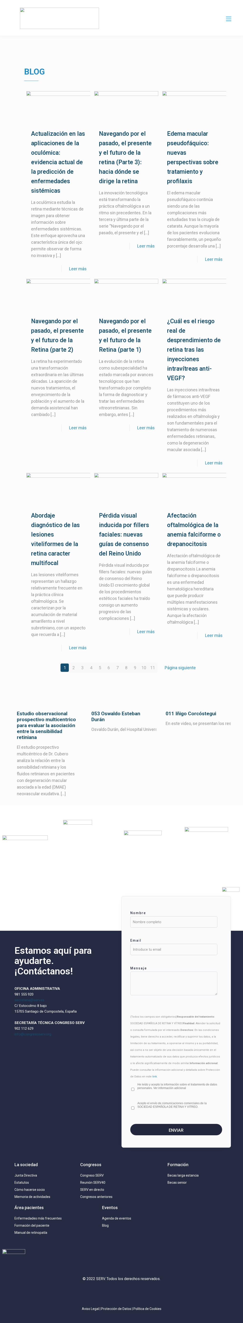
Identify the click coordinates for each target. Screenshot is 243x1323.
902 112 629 (23, 1028)
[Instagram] (93, 1293)
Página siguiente (180, 667)
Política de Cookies (147, 1309)
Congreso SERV (92, 1175)
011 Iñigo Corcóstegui (191, 713)
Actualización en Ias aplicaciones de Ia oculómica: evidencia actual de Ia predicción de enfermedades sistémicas (58, 162)
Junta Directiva (25, 1175)
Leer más (78, 268)
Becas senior (177, 1182)
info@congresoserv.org (32, 1034)
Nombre (138, 913)
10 (143, 667)
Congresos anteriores (96, 1197)
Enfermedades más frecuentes (38, 1218)
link (154, 1076)
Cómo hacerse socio (29, 1190)
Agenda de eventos (116, 1218)
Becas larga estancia (183, 1175)
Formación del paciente (31, 1225)
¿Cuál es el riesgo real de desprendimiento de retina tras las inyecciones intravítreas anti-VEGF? (194, 350)
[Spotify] (149, 1293)
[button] (229, 19)
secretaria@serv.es (29, 1000)
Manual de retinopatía (30, 1232)
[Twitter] (107, 1293)
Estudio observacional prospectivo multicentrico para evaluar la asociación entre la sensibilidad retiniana (46, 725)
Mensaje (138, 968)
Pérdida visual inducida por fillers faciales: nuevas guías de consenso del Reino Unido (124, 534)
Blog (105, 1225)
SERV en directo (92, 1190)
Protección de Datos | (117, 1309)
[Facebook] (135, 1293)
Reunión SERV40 (92, 1182)
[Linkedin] (121, 1293)
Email (135, 940)
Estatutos (21, 1182)
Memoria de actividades (32, 1197)
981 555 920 (23, 994)
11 (152, 667)
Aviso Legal (90, 1309)
